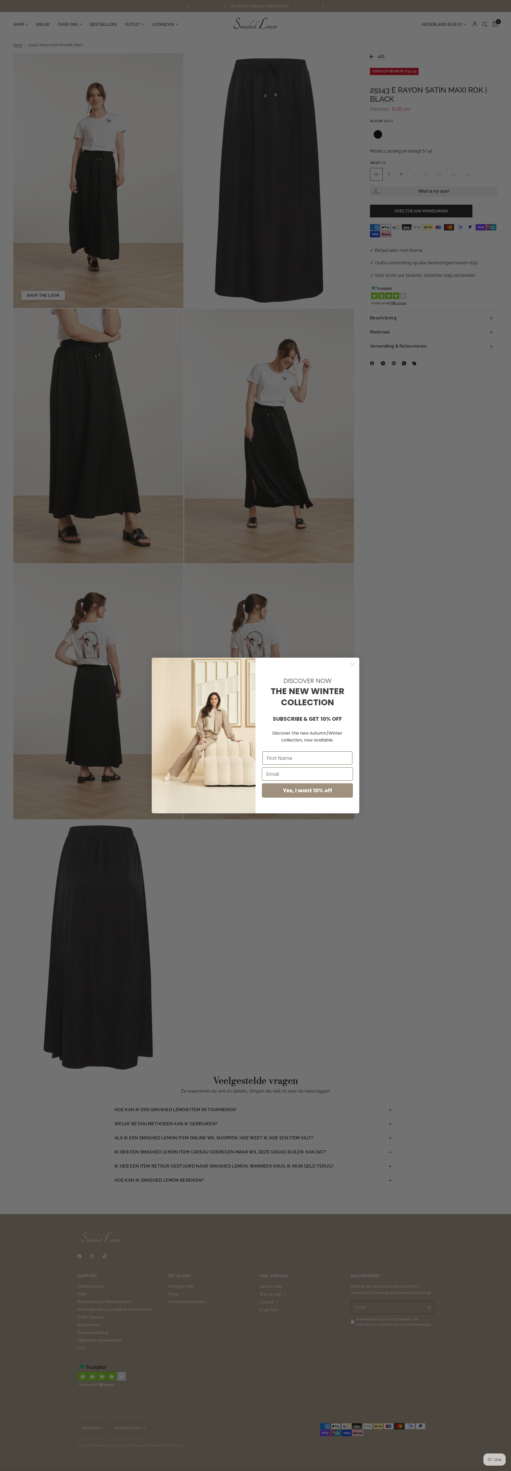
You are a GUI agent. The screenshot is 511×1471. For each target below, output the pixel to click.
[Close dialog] (352, 664)
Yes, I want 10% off (307, 790)
